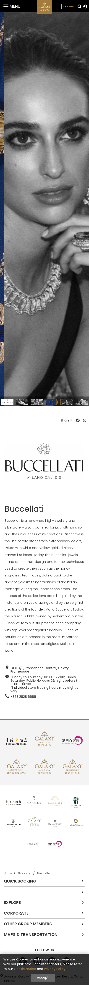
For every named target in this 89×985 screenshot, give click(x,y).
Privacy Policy (54, 969)
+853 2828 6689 (23, 696)
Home (8, 873)
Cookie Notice (25, 969)
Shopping (24, 873)
